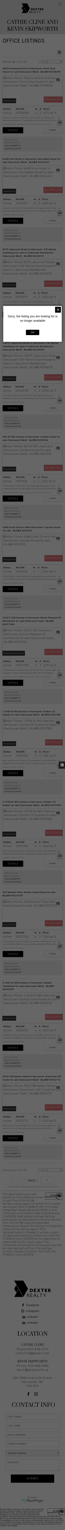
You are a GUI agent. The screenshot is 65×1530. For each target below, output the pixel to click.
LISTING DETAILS (13, 130)
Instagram (32, 1311)
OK (32, 332)
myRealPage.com (32, 1500)
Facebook (32, 1305)
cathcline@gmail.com (33, 1353)
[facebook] (28, 1394)
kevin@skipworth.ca (32, 1369)
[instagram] (36, 1394)
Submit (32, 1478)
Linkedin (32, 1316)
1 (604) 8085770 (12, 145)
